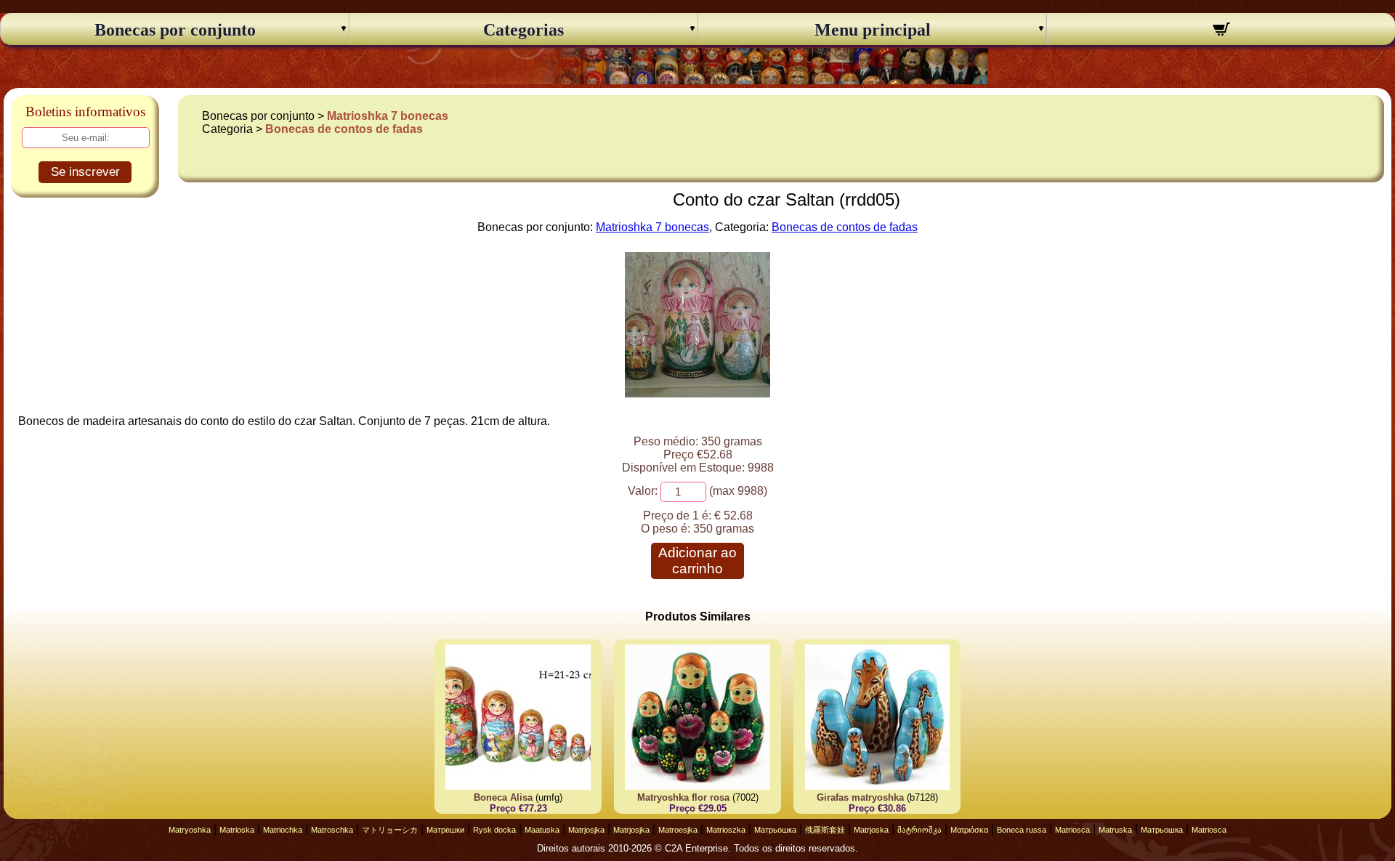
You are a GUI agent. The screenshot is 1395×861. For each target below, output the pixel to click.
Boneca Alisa (503, 797)
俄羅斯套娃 (825, 829)
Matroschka (332, 829)
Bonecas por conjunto (175, 29)
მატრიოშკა (919, 829)
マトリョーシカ (390, 829)
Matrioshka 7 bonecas (387, 116)
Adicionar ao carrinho (697, 560)
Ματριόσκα (969, 829)
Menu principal (872, 29)
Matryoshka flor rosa (683, 797)
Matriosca (1072, 829)
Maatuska (542, 829)
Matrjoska (871, 829)
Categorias (523, 29)
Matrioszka (725, 829)
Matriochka (282, 829)
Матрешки (445, 829)
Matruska (1115, 829)
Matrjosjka (586, 829)
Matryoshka (190, 829)
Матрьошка (775, 829)
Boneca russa (1021, 829)
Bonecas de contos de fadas (344, 129)
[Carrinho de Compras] (1221, 31)
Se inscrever (85, 172)
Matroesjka (678, 829)
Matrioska (236, 829)
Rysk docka (494, 829)
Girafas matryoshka (860, 797)
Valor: (643, 491)
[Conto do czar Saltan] (697, 393)
